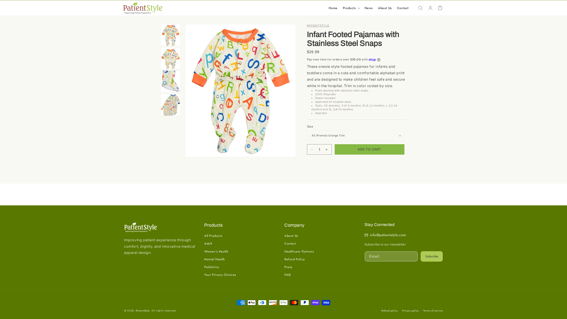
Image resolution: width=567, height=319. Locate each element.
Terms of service (433, 310)
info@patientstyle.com (388, 234)
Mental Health (214, 259)
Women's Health (216, 251)
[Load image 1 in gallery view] (171, 35)
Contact (290, 243)
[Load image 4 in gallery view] (171, 105)
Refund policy (389, 310)
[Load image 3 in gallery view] (171, 81)
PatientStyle (143, 310)
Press (288, 267)
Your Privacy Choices (220, 274)
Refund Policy (294, 259)
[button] (351, 8)
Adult (208, 243)
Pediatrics (211, 267)
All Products (213, 235)
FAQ (287, 274)
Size (310, 126)
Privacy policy (410, 310)
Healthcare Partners (299, 251)
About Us (291, 235)
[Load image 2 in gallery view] (171, 58)
